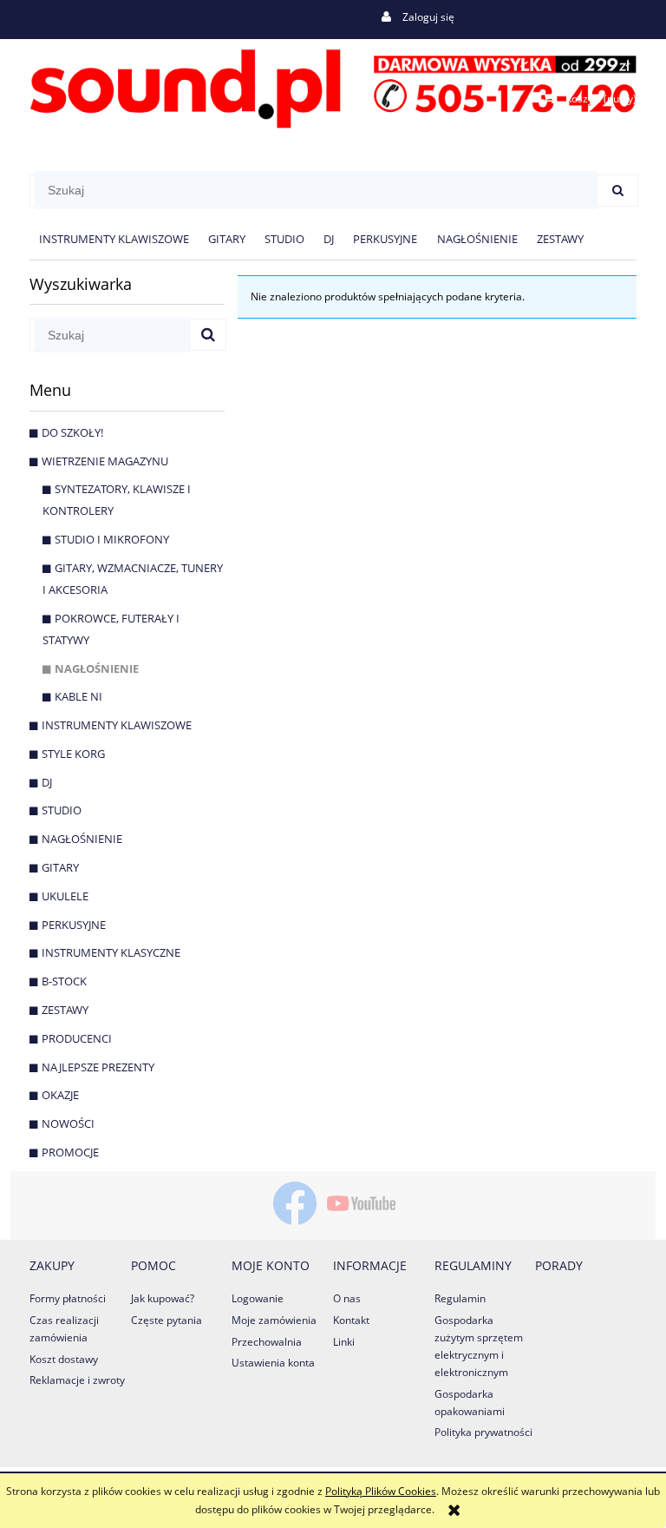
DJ (47, 782)
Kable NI (78, 696)
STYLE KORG (73, 753)
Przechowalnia (267, 1341)
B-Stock (64, 981)
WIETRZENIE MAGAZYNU (105, 461)
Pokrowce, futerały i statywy (111, 629)
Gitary (60, 867)
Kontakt (351, 1320)
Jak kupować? (162, 1298)
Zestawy (65, 1010)
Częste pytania (166, 1320)
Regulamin (460, 1298)
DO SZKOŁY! (72, 432)
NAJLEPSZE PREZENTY (98, 1067)
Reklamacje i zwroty (77, 1380)
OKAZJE (60, 1095)
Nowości (68, 1123)
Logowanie (258, 1298)
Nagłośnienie (97, 668)
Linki (344, 1341)
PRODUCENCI (77, 1038)
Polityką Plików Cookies (380, 1491)
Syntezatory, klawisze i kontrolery (116, 499)
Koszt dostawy (63, 1359)
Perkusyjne (74, 924)
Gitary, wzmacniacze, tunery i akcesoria (132, 578)
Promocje (70, 1152)
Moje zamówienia (274, 1320)
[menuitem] (114, 239)
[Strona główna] (333, 85)
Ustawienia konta (273, 1362)
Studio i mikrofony (112, 539)
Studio (62, 810)
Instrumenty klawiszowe (117, 725)
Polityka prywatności (483, 1432)
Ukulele (65, 896)
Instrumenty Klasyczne (111, 952)
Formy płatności (67, 1298)
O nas (347, 1298)
